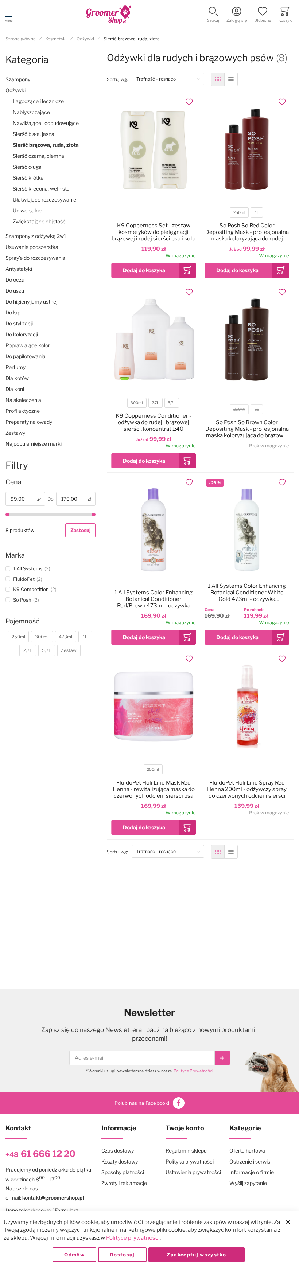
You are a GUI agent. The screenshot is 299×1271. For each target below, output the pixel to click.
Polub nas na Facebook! (141, 1103)
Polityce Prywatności (193, 1070)
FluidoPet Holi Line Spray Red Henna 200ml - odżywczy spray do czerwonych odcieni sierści (247, 789)
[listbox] (246, 213)
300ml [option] (137, 402)
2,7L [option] (155, 402)
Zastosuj (80, 530)
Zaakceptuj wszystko (196, 1255)
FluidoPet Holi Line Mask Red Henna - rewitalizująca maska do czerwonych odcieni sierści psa (154, 789)
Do (50, 499)
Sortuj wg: (119, 79)
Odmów (74, 1255)
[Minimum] (7, 514)
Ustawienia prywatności (193, 1172)
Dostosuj (122, 1255)
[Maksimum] (94, 514)
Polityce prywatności (133, 1238)
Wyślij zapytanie (248, 1183)
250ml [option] (239, 212)
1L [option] (257, 212)
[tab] (50, 482)
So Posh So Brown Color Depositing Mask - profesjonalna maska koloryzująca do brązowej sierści (247, 429)
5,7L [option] (171, 402)
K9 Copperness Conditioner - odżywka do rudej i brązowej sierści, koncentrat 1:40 (153, 422)
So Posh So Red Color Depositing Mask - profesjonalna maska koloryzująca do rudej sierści (247, 232)
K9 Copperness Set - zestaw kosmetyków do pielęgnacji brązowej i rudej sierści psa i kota (153, 232)
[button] (213, 15)
